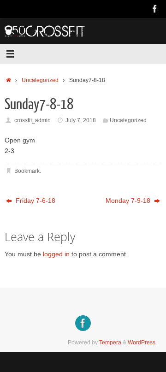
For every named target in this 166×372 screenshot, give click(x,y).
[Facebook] (154, 8)
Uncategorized (40, 80)
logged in (56, 254)
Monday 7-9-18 (129, 200)
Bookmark (27, 171)
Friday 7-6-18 (34, 200)
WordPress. (142, 342)
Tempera (110, 342)
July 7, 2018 (80, 120)
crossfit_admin (32, 120)
